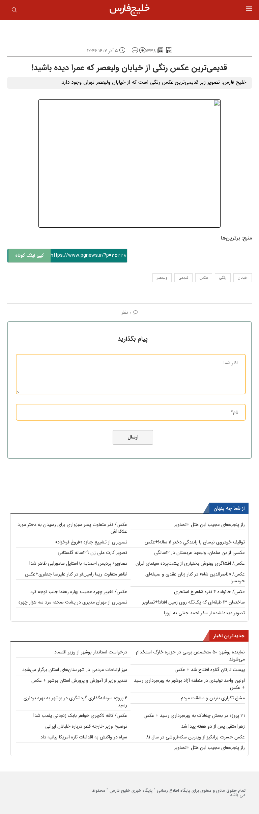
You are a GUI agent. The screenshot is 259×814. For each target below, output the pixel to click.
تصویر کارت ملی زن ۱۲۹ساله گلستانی (92, 552)
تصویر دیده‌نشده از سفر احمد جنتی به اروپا (204, 613)
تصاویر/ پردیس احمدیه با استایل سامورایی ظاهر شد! (78, 563)
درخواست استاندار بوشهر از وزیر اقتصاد (90, 652)
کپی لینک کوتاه (29, 255)
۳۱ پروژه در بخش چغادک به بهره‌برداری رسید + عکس (194, 715)
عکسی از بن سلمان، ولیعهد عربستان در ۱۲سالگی (199, 552)
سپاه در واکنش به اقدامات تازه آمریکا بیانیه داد (83, 737)
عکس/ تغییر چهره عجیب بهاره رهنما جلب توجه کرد (78, 591)
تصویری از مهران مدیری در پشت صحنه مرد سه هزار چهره (73, 602)
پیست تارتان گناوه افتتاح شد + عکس (210, 669)
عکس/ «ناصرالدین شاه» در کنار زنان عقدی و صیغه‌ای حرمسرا (195, 577)
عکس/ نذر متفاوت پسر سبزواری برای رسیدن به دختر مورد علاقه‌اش (72, 528)
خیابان (243, 278)
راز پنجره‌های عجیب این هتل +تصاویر (209, 524)
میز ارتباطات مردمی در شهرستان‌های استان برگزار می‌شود (74, 669)
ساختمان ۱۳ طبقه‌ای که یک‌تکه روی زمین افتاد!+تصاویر (193, 602)
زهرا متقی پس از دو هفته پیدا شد (213, 726)
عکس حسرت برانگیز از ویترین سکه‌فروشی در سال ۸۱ (195, 737)
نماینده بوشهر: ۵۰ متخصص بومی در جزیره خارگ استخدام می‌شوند (190, 655)
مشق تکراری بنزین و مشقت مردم (213, 698)
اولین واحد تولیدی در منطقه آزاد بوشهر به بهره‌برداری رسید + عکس (189, 684)
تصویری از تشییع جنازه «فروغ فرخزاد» (91, 542)
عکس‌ (204, 278)
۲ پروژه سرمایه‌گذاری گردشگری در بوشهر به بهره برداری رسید (75, 701)
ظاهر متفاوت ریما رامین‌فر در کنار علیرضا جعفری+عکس (76, 574)
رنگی (222, 278)
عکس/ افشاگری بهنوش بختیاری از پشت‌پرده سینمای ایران (190, 563)
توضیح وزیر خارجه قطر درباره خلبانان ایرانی (86, 726)
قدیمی (183, 278)
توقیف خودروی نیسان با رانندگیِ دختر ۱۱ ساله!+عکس (195, 542)
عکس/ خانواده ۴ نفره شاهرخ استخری (209, 591)
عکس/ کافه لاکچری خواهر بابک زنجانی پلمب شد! (80, 715)
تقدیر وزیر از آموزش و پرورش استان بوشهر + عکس (79, 680)
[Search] (14, 11)
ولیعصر (162, 278)
